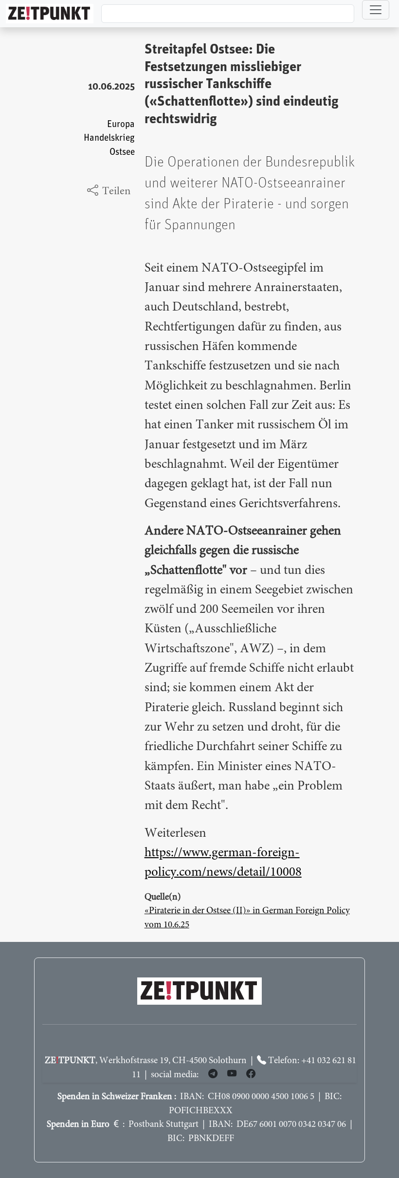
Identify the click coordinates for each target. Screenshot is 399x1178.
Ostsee (122, 152)
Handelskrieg (109, 138)
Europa (121, 124)
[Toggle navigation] (375, 9)
